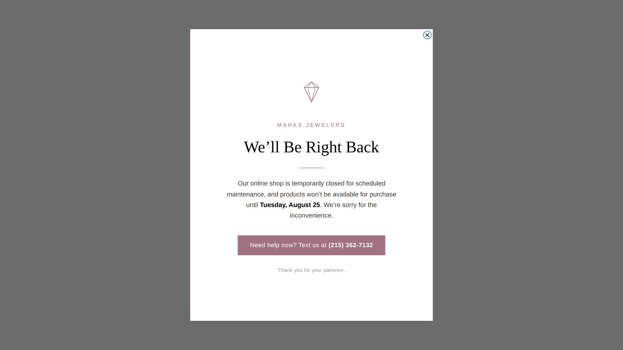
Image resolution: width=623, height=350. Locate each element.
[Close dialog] (427, 35)
